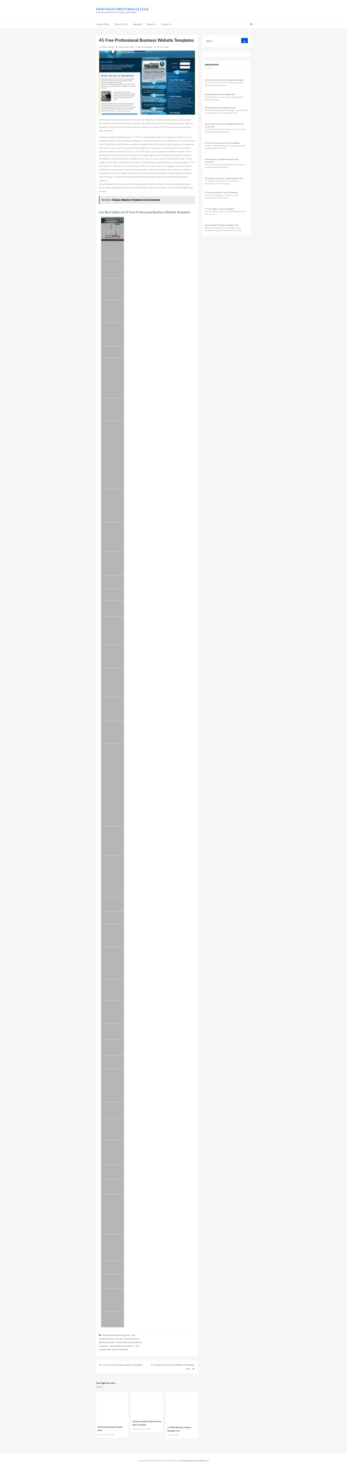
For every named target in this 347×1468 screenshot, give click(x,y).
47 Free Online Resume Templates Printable (224, 80)
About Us (151, 24)
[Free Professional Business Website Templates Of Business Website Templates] (112, 409)
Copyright (137, 24)
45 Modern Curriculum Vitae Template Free (224, 178)
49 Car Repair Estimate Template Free (221, 225)
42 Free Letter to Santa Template (219, 209)
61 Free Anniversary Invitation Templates (222, 143)
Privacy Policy (102, 24)
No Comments (163, 47)
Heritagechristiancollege (122, 9)
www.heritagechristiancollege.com (193, 1460)
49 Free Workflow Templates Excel (220, 108)
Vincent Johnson (107, 47)
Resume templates (145, 47)
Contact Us (166, 24)
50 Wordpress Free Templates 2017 (220, 94)
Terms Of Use (121, 24)
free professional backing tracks (116, 1335)
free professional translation (122, 1346)
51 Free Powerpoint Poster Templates (221, 192)
